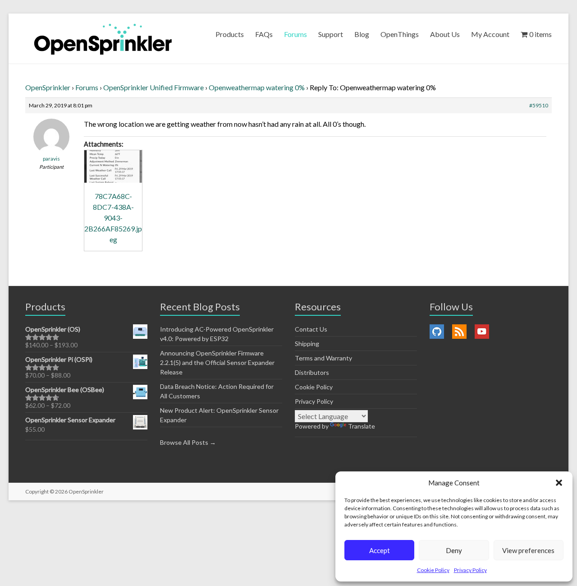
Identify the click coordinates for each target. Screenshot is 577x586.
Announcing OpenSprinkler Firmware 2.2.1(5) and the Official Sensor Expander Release (217, 362)
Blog (361, 34)
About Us (445, 34)
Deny (454, 550)
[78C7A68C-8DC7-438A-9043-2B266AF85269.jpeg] (113, 166)
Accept (379, 550)
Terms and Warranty (323, 358)
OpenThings (399, 34)
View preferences (528, 550)
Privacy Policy (470, 570)
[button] (558, 482)
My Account (490, 34)
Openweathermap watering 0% (257, 87)
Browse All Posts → (188, 442)
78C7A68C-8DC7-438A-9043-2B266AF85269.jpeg (113, 218)
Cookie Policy (433, 570)
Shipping (307, 343)
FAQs (264, 34)
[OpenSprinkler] (103, 38)
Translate (361, 426)
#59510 (538, 105)
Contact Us (311, 329)
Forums (295, 34)
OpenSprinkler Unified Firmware (153, 87)
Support (330, 34)
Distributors (312, 372)
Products (229, 34)
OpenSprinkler (47, 87)
